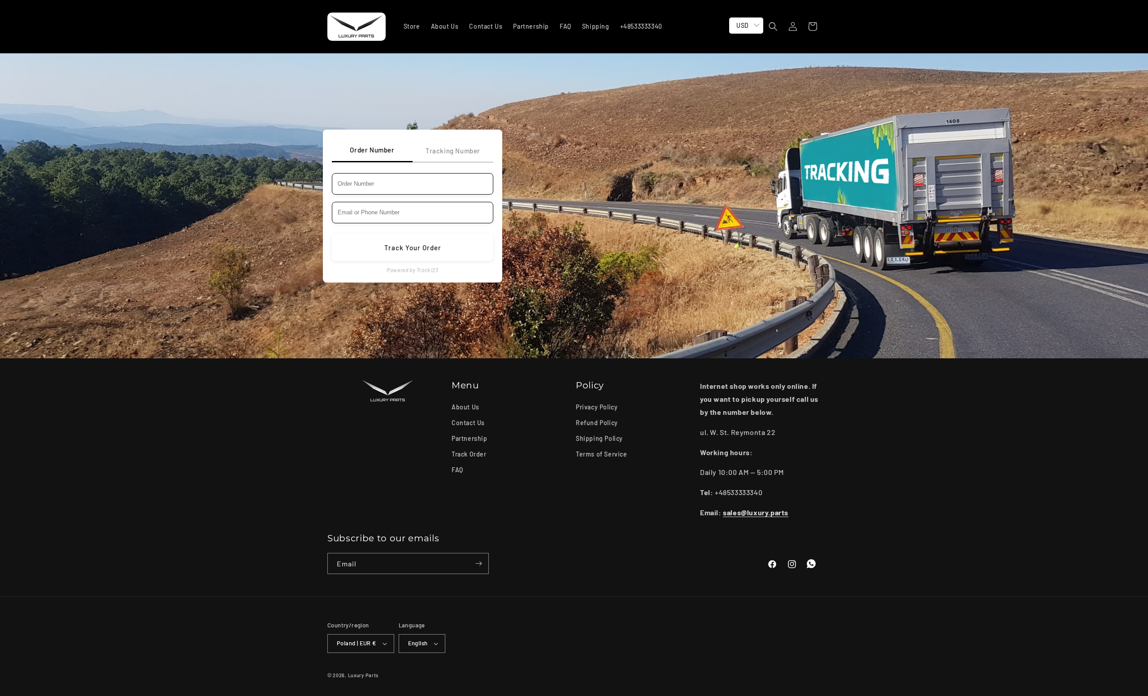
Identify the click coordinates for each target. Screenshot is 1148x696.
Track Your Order (412, 248)
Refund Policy (597, 422)
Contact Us (468, 422)
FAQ (457, 470)
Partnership (469, 438)
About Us (465, 406)
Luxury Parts (363, 675)
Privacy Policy (596, 406)
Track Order (469, 454)
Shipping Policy (599, 438)
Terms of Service (601, 454)
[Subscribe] (478, 563)
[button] (773, 26)
